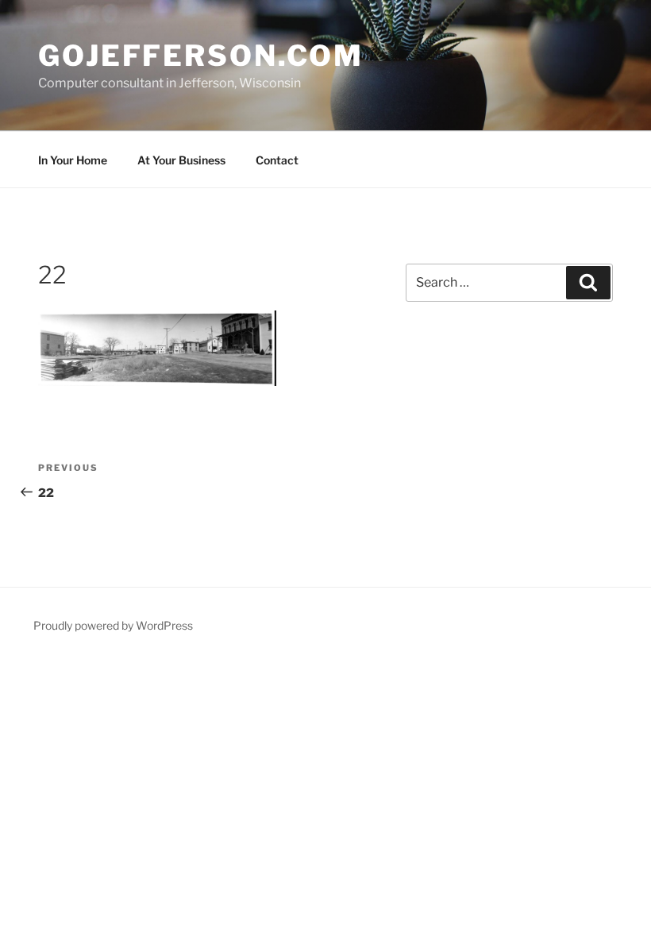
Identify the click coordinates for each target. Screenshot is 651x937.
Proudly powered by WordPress (113, 625)
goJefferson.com (201, 55)
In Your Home (72, 160)
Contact (277, 160)
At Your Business (181, 160)
